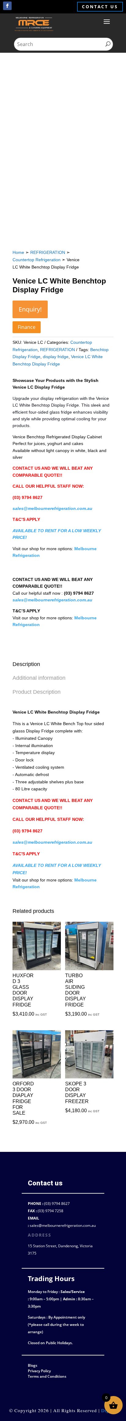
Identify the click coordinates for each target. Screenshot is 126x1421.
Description (26, 664)
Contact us (100, 6)
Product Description (37, 692)
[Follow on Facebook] (7, 6)
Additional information (39, 678)
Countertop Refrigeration (37, 259)
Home (18, 252)
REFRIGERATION (47, 252)
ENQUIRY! (30, 309)
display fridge (56, 356)
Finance (26, 327)
